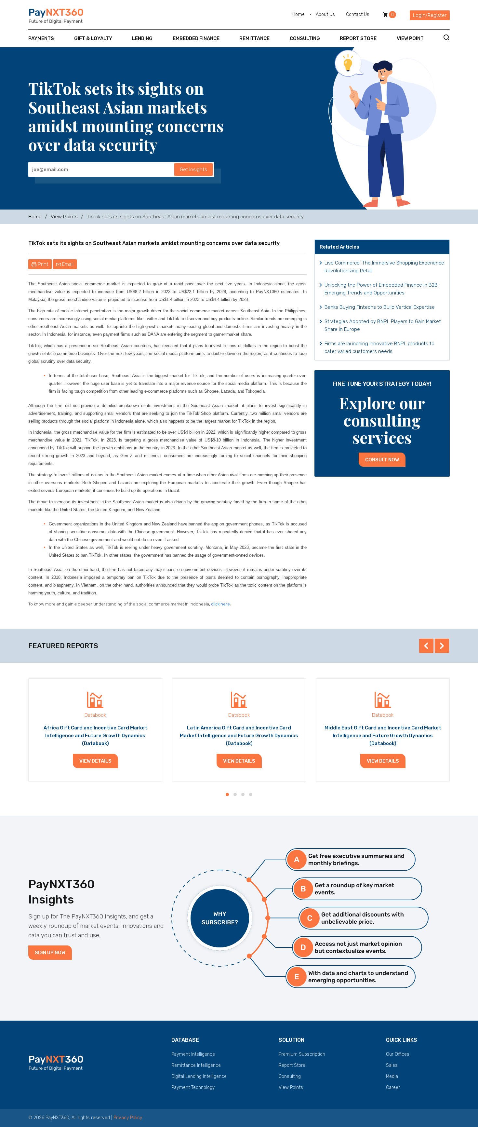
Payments (41, 38)
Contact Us (357, 14)
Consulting (305, 38)
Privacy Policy (127, 1117)
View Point (410, 38)
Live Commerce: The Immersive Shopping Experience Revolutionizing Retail (384, 267)
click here (220, 604)
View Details (95, 761)
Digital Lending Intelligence (199, 1076)
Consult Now (382, 460)
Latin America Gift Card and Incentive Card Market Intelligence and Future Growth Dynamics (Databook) (239, 735)
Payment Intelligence (193, 1054)
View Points (64, 217)
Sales (392, 1065)
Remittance (254, 38)
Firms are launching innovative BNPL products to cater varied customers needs (379, 347)
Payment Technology (193, 1087)
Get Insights (193, 169)
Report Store (358, 38)
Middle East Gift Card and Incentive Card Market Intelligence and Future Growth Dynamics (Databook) (383, 735)
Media (392, 1076)
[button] (227, 794)
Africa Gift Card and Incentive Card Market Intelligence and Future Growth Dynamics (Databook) (95, 735)
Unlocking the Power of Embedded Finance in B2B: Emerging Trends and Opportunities (382, 289)
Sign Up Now (50, 953)
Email (67, 264)
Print (42, 264)
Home (298, 14)
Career (393, 1087)
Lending (142, 38)
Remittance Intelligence (196, 1065)
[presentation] (426, 646)
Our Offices (397, 1054)
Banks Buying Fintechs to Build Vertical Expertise (380, 307)
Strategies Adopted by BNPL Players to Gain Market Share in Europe (383, 325)
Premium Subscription (302, 1054)
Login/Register (429, 15)
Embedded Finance (196, 38)
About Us (325, 14)
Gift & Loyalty (93, 38)
